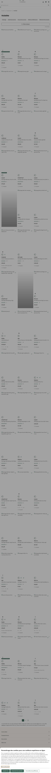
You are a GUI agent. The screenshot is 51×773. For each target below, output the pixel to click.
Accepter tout (6, 771)
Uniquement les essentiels (17, 771)
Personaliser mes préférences (32, 771)
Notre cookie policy (5, 766)
